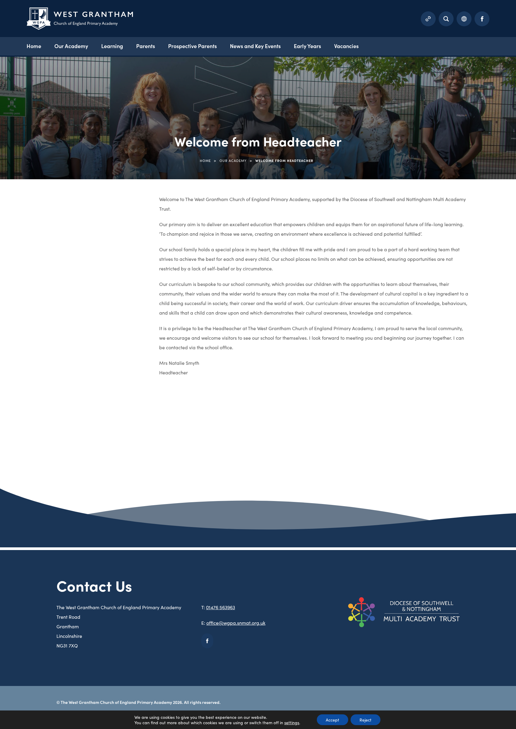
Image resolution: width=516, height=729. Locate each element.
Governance (25, 215)
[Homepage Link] (80, 27)
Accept (332, 720)
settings (291, 722)
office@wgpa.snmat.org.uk (235, 622)
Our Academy (71, 46)
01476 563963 (220, 607)
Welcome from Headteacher (42, 438)
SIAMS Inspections (32, 371)
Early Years (307, 46)
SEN (16, 349)
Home (34, 46)
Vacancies (346, 46)
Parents (145, 46)
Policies (20, 304)
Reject (365, 720)
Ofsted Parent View (33, 259)
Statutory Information (36, 393)
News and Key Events (255, 46)
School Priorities (29, 326)
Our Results (24, 282)
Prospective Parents (192, 46)
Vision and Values (31, 416)
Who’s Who (23, 460)
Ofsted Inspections (32, 237)
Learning (112, 46)
